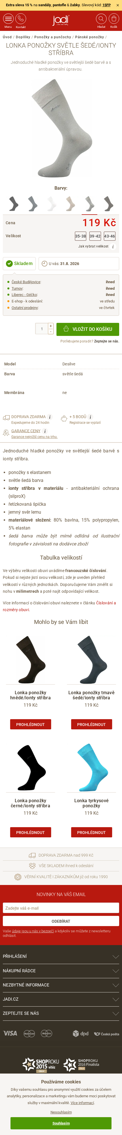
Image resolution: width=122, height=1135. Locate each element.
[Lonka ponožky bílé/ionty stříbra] (51, 205)
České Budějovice (26, 282)
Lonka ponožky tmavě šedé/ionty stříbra (91, 695)
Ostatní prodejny (25, 308)
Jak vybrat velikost (94, 246)
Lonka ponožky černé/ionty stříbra (30, 803)
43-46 (109, 236)
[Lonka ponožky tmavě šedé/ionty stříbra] (32, 205)
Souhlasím (61, 1123)
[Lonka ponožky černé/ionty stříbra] (13, 205)
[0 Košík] (114, 18)
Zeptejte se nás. (106, 341)
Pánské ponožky (89, 37)
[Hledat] (101, 18)
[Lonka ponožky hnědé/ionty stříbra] (108, 205)
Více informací (82, 1103)
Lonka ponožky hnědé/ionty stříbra (30, 695)
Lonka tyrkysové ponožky (91, 803)
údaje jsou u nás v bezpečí (33, 931)
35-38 (80, 236)
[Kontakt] (20, 18)
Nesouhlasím (61, 1112)
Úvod (7, 37)
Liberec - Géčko (24, 295)
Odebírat (61, 921)
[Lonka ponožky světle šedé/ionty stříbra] (89, 205)
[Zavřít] (118, 5)
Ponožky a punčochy (52, 37)
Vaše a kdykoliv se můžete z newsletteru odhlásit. (56, 933)
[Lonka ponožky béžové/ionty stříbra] (70, 205)
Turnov (17, 288)
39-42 (95, 236)
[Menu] (8, 18)
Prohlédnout (30, 724)
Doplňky (23, 37)
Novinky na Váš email (61, 894)
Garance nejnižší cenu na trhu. (34, 433)
